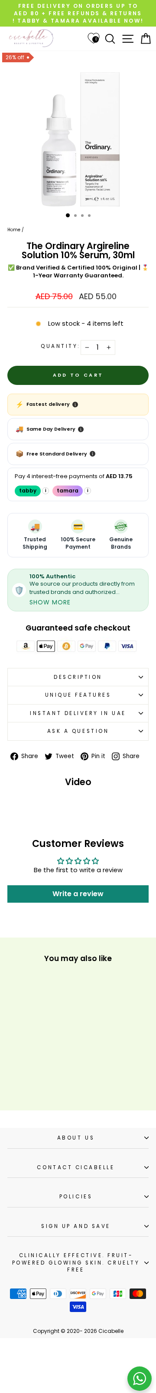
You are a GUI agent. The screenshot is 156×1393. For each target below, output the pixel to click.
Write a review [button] (78, 894)
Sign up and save (75, 1226)
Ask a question (78, 731)
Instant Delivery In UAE (78, 713)
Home (13, 229)
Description (78, 677)
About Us (75, 1137)
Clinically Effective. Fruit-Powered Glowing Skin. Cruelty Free (76, 1262)
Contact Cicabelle (75, 1167)
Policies (75, 1196)
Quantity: (61, 346)
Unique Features (78, 694)
